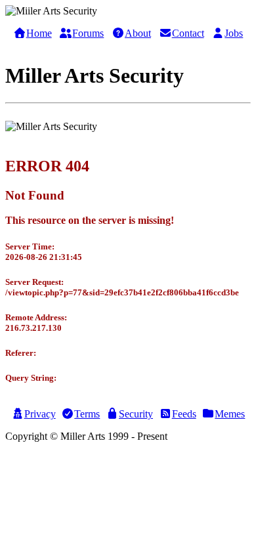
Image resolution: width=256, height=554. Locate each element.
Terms (87, 413)
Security (136, 413)
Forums (88, 33)
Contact (188, 33)
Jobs (233, 33)
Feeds (184, 413)
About (138, 33)
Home (39, 33)
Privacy (40, 413)
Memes (230, 413)
